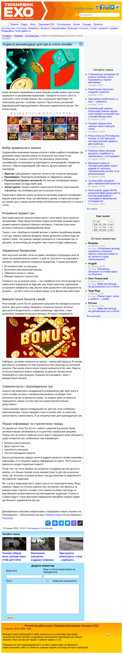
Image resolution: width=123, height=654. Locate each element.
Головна (7, 35)
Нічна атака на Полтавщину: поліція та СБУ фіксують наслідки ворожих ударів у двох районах (104, 139)
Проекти (98, 24)
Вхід (76, 8)
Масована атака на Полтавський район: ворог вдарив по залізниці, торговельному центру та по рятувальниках (103, 168)
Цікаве (114, 28)
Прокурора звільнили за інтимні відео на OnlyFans (102, 272)
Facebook (7, 518)
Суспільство (8, 28)
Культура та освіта (78, 28)
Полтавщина (33, 528)
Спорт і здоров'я (99, 28)
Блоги (76, 24)
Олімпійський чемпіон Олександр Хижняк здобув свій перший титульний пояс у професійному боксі (104, 112)
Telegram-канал (53, 515)
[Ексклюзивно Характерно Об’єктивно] (18, 10)
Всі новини (92, 209)
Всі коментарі (93, 316)
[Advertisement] (103, 51)
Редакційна (7, 31)
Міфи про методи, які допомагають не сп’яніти (103, 285)
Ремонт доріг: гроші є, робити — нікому (103, 297)
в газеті (48, 625)
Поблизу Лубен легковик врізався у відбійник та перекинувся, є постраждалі (103, 153)
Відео (24, 24)
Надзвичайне (58, 28)
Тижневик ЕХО (46, 24)
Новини (14, 24)
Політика (22, 28)
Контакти (87, 625)
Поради (86, 24)
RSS (96, 625)
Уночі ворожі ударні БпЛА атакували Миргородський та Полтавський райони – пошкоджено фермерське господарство (104, 195)
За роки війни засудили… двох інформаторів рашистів (104, 182)
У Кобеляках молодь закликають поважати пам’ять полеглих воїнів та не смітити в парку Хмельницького (104, 254)
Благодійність (23, 31)
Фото (33, 24)
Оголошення (64, 24)
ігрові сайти (66, 95)
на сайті (39, 625)
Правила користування (67, 625)
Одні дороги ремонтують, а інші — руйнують (70, 556)
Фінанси (45, 28)
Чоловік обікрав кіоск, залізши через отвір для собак (14, 556)
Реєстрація (87, 8)
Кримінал (33, 28)
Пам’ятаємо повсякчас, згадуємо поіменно (42, 556)
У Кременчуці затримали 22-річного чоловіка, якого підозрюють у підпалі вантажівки (104, 78)
